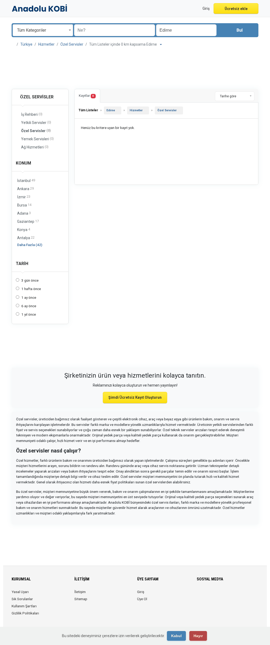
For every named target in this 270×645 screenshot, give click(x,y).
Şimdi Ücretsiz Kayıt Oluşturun (135, 397)
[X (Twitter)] (207, 595)
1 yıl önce (28, 314)
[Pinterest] (229, 595)
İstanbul (26, 180)
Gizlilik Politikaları (25, 613)
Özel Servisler (71, 44)
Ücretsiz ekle (236, 9)
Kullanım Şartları (24, 606)
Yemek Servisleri (37, 139)
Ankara (25, 188)
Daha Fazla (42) (29, 245)
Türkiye (26, 44)
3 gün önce (29, 280)
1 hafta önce (31, 289)
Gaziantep (28, 221)
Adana (24, 213)
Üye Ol (142, 599)
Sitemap (80, 599)
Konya (23, 229)
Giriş (140, 592)
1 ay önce (28, 297)
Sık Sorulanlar (22, 599)
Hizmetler (46, 44)
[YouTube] (237, 595)
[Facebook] (200, 595)
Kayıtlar (86, 96)
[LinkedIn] (222, 595)
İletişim (80, 592)
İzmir (23, 197)
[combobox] (43, 30)
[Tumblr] (244, 595)
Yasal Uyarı (20, 592)
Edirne (111, 110)
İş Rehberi (31, 114)
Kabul (176, 636)
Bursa (24, 205)
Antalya (26, 237)
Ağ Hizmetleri (35, 147)
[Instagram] (214, 595)
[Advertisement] (135, 68)
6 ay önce (28, 306)
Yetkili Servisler (36, 122)
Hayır (198, 636)
